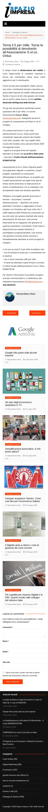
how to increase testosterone (14, 781)
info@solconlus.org (33, 281)
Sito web (6, 662)
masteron (6, 786)
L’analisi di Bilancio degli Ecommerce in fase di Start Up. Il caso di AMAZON (22, 701)
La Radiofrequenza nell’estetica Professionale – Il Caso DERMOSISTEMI (23, 722)
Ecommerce (8, 770)
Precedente (11, 313)
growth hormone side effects (14, 775)
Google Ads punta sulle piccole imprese (19, 712)
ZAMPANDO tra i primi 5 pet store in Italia (20, 732)
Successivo (36, 313)
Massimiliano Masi (11, 61)
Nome (6, 641)
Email (5, 652)
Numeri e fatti (8, 791)
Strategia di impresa (12, 64)
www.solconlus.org (11, 118)
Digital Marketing (10, 764)
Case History (8, 759)
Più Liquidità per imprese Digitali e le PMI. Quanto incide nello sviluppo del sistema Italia (24, 597)
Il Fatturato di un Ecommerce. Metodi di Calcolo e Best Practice (23, 742)
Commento (8, 627)
